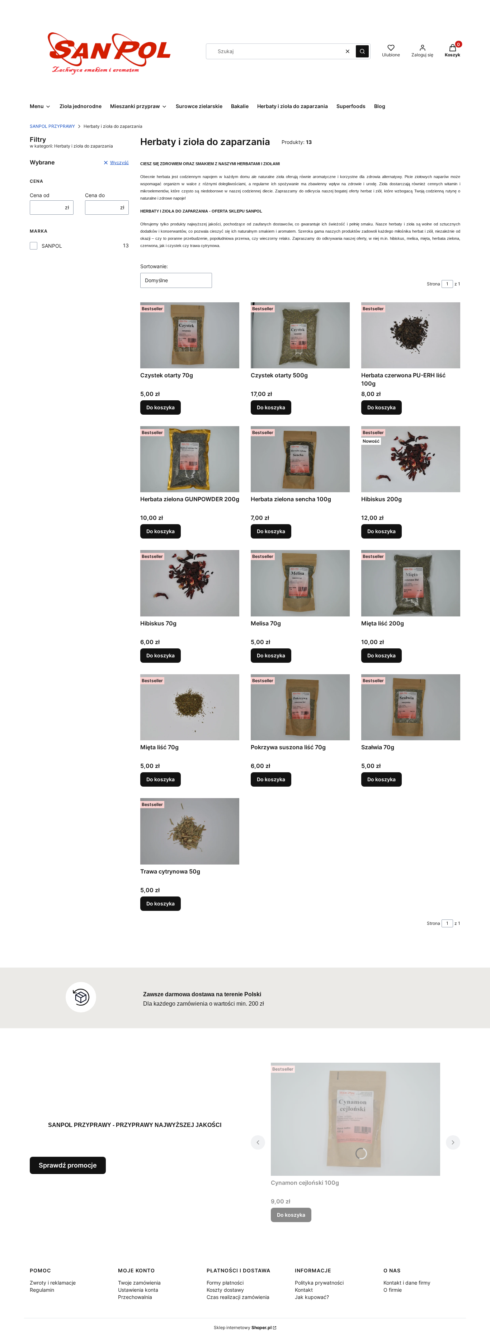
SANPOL (52, 246)
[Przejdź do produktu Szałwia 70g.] (410, 707)
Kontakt (304, 1290)
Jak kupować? (312, 1297)
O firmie (392, 1290)
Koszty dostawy (225, 1290)
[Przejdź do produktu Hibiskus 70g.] (189, 583)
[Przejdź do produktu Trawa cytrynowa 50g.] (189, 831)
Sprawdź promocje (68, 1165)
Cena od (40, 195)
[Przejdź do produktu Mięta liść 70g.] (189, 707)
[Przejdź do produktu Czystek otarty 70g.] (189, 335)
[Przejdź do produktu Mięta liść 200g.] (410, 583)
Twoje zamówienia (139, 1283)
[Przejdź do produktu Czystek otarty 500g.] (300, 335)
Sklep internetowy (243, 1327)
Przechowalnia (135, 1297)
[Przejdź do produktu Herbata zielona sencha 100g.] (300, 459)
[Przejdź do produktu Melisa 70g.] (300, 583)
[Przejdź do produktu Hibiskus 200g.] (410, 459)
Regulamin (42, 1290)
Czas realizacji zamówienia (238, 1297)
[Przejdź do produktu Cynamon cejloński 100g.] (355, 1119)
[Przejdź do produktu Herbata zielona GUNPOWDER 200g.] (189, 459)
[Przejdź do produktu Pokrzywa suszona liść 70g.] (300, 707)
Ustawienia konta (138, 1290)
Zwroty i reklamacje (53, 1283)
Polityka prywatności (319, 1283)
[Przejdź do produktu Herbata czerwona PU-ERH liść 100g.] (410, 335)
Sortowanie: (154, 266)
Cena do (95, 195)
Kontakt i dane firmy (406, 1283)
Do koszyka (160, 407)
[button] (362, 51)
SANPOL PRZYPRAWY (52, 126)
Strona (433, 283)
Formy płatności (225, 1283)
